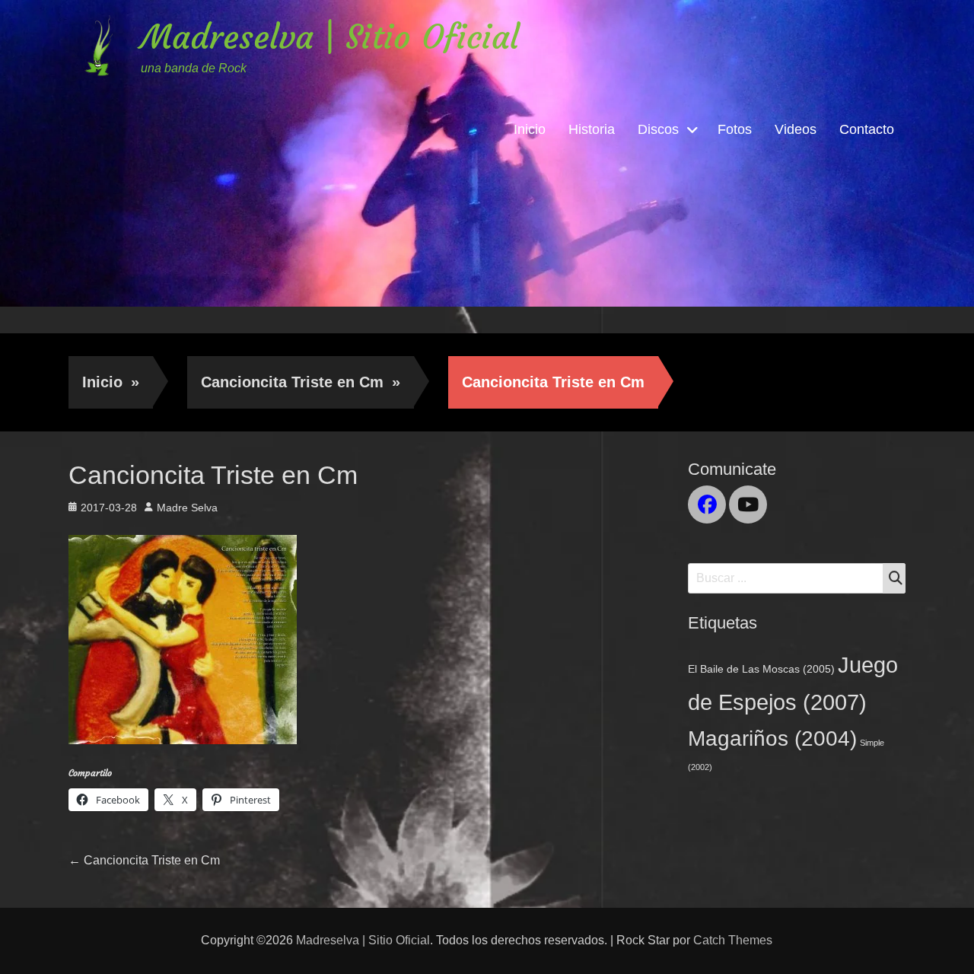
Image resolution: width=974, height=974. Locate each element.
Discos (658, 129)
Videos (795, 129)
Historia (591, 129)
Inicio (530, 129)
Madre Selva (187, 507)
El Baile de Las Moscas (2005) (761, 669)
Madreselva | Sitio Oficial (330, 37)
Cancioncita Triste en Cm (300, 382)
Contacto (866, 129)
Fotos (735, 129)
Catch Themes (732, 940)
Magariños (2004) (772, 738)
